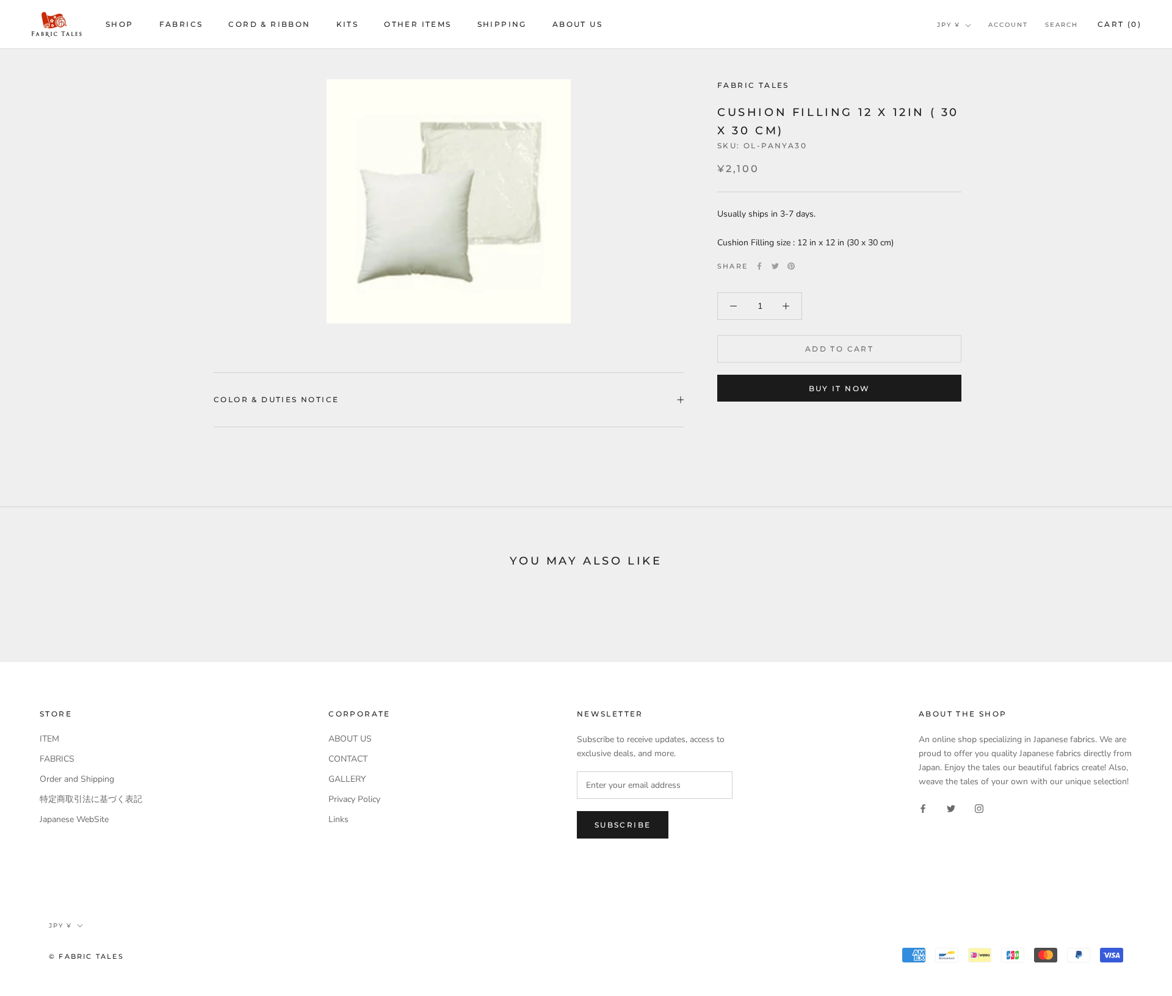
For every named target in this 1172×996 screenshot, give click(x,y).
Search (1061, 25)
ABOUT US (577, 24)
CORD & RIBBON (269, 24)
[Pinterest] (791, 266)
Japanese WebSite (74, 819)
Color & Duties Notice (276, 399)
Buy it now (839, 388)
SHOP (120, 24)
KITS (347, 24)
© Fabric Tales (86, 956)
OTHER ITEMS (417, 24)
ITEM (49, 739)
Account (1008, 25)
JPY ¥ (948, 25)
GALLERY (347, 779)
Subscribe (623, 824)
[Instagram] (979, 808)
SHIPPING (502, 24)
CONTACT (347, 759)
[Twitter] (775, 266)
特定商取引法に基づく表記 (91, 799)
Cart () (1119, 24)
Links (338, 819)
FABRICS (181, 24)
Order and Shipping (77, 779)
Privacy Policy (354, 799)
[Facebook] (759, 266)
